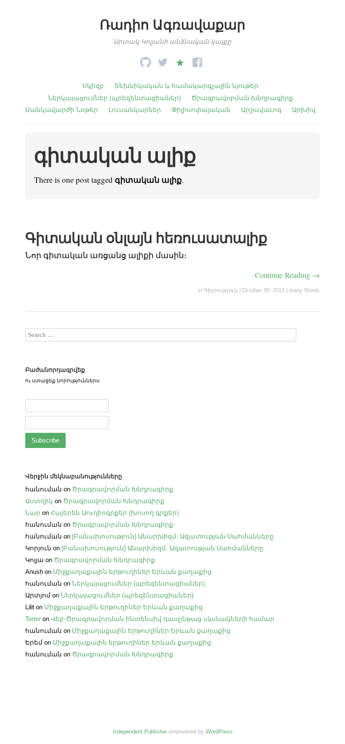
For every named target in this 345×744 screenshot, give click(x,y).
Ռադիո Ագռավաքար (172, 24)
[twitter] (162, 60)
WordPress (219, 731)
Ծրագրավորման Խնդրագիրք (122, 489)
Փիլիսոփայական (201, 109)
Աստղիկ (39, 500)
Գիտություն (221, 290)
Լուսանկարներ (135, 109)
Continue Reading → (287, 275)
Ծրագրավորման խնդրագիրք (242, 97)
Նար (32, 512)
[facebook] (197, 60)
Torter (33, 618)
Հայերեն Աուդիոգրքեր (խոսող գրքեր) (114, 512)
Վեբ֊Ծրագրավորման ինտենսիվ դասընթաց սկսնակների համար (162, 618)
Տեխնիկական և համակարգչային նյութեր (186, 85)
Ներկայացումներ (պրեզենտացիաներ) (114, 97)
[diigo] (180, 60)
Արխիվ (304, 109)
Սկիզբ (93, 85)
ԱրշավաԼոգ (261, 109)
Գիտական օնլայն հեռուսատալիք (146, 238)
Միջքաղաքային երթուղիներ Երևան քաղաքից (132, 571)
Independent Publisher (140, 731)
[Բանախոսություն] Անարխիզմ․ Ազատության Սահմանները (173, 536)
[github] (145, 60)
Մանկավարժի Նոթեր (61, 109)
